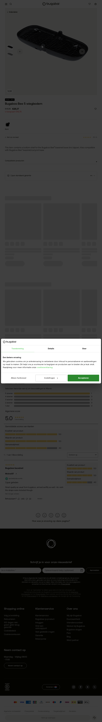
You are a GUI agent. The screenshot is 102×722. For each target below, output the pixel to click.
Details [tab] (51, 348)
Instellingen (49, 378)
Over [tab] (84, 348)
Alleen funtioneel (18, 378)
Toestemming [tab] (18, 348)
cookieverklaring (44, 367)
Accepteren (83, 378)
